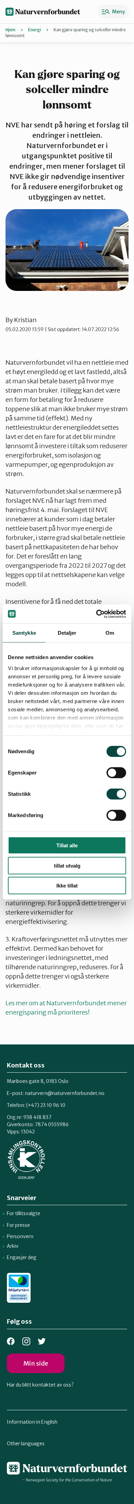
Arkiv (13, 1246)
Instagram (26, 1341)
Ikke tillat (67, 886)
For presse (18, 1225)
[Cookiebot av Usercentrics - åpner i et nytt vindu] (96, 613)
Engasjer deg (21, 1257)
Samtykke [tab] (24, 633)
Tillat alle (67, 845)
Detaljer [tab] (67, 633)
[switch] (116, 772)
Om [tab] (109, 633)
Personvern (20, 1236)
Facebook (11, 1341)
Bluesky (42, 1341)
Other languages (26, 1443)
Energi (34, 29)
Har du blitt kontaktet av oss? (40, 1385)
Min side (35, 1363)
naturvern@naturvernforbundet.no (64, 1093)
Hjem (10, 29)
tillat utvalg (67, 865)
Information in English (32, 1422)
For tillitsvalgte (23, 1213)
